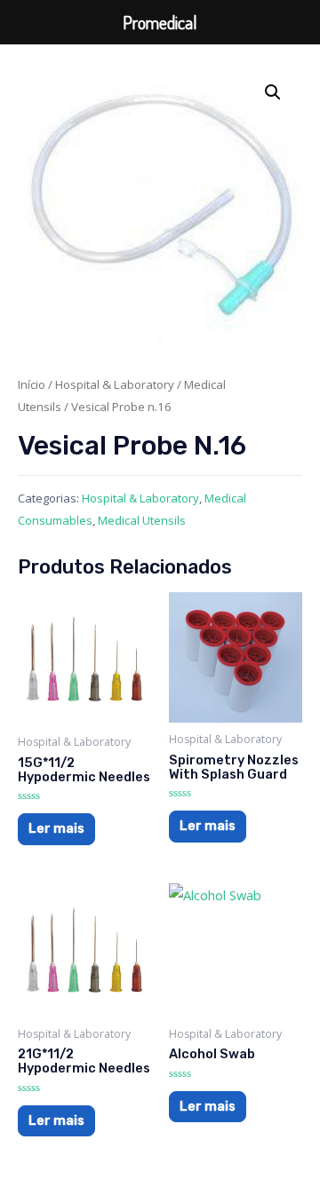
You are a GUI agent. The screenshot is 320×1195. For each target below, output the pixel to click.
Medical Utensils (142, 520)
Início (31, 384)
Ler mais (56, 828)
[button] (273, 92)
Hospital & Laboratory (114, 384)
